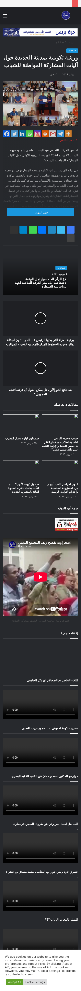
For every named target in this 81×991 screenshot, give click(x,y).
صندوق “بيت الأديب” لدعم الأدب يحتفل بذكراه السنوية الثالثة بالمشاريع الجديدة (23, 488)
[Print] (45, 133)
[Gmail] (52, 133)
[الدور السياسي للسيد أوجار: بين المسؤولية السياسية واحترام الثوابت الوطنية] (60, 470)
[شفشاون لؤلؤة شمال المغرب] (21, 424)
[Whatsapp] (29, 133)
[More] (68, 133)
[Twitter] (14, 133)
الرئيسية (71, 42)
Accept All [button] (14, 982)
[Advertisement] (40, 657)
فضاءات (60, 42)
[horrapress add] (40, 32)
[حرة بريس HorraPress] (65, 16)
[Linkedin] (22, 133)
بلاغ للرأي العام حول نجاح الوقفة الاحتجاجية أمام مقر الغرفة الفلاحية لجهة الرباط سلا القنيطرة (41, 282)
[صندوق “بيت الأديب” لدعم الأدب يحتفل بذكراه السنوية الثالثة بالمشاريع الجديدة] (21, 470)
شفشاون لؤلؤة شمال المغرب (22, 438)
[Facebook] (6, 133)
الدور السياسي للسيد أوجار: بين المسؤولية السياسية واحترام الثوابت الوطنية (62, 488)
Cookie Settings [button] (35, 982)
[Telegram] (60, 133)
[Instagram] (37, 133)
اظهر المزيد (42, 212)
